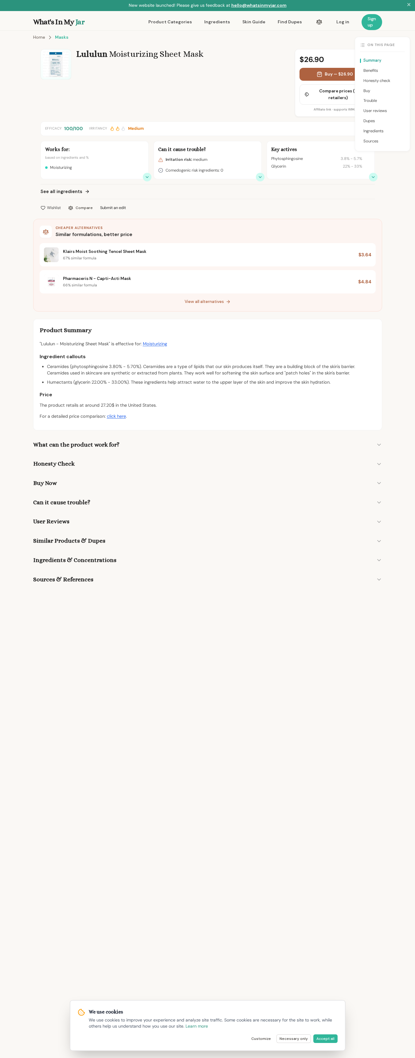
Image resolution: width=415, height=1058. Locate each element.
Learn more (197, 1026)
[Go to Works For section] (147, 177)
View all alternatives (204, 301)
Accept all (325, 1038)
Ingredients (217, 22)
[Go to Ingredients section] (373, 177)
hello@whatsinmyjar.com (259, 5)
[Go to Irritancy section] (260, 177)
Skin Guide (253, 22)
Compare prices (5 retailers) (338, 94)
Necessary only (294, 1038)
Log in (342, 22)
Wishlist (54, 207)
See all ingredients (61, 191)
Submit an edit (113, 207)
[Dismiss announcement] (409, 5)
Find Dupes (290, 22)
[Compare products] (319, 22)
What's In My (58, 21)
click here (116, 416)
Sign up (372, 22)
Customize (261, 1038)
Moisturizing (155, 344)
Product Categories (170, 22)
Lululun (91, 54)
